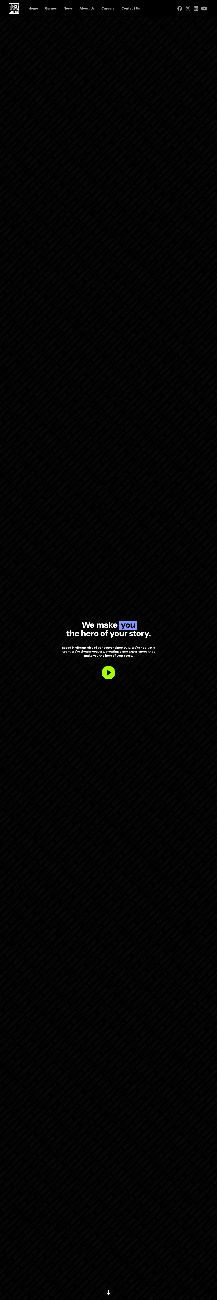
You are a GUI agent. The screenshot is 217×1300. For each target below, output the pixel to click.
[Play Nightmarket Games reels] (108, 672)
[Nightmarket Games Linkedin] (196, 8)
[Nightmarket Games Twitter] (188, 8)
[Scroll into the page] (108, 1293)
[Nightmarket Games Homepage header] (14, 8)
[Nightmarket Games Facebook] (180, 8)
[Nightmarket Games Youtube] (204, 8)
